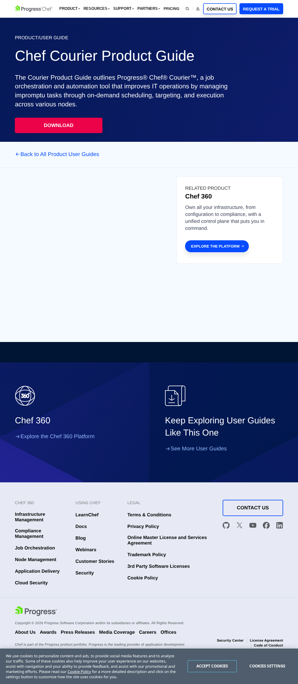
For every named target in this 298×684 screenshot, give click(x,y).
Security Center (230, 640)
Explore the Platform (215, 246)
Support (122, 8)
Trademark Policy (146, 554)
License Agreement (266, 640)
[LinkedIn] (279, 526)
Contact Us (220, 9)
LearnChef (86, 515)
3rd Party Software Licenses (158, 566)
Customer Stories (94, 561)
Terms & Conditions (149, 515)
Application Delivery (37, 571)
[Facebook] (266, 526)
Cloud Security (31, 583)
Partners (147, 8)
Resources (95, 8)
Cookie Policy (142, 578)
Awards (48, 632)
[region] (149, 666)
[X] (239, 526)
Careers (148, 632)
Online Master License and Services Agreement (167, 540)
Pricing (171, 8)
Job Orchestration (35, 548)
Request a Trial (261, 9)
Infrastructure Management (30, 517)
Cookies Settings (267, 666)
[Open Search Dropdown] (187, 8)
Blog (80, 538)
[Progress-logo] (36, 611)
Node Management (35, 559)
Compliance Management (29, 534)
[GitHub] (226, 526)
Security (84, 573)
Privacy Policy (143, 526)
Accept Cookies (212, 666)
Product (68, 8)
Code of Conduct (268, 645)
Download (58, 125)
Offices (168, 632)
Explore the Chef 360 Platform (57, 437)
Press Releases (78, 632)
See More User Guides (199, 449)
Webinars (85, 549)
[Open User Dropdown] (198, 8)
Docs (81, 526)
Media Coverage (117, 632)
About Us (25, 632)
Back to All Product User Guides (59, 154)
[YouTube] (252, 526)
